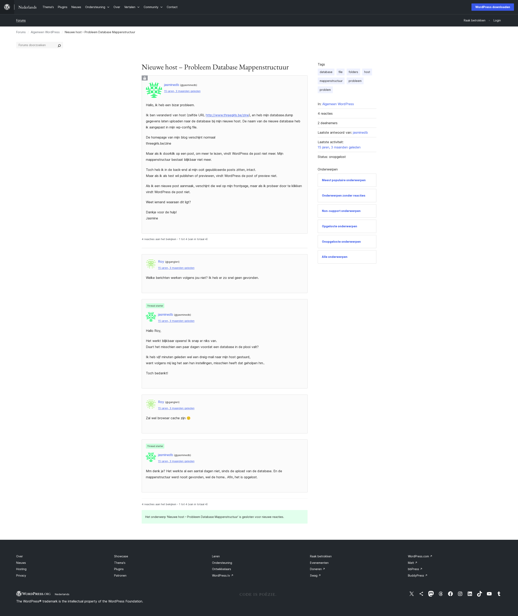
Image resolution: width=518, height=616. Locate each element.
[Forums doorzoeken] (59, 45)
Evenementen (319, 562)
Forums (21, 20)
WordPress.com (420, 556)
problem (325, 89)
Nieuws (21, 562)
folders (353, 72)
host (367, 72)
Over (19, 556)
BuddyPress (418, 575)
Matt (412, 562)
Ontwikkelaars (221, 569)
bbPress (415, 569)
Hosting (21, 569)
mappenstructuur (331, 81)
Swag (315, 575)
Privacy (21, 575)
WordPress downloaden (492, 7)
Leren (216, 556)
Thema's (119, 562)
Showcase (121, 556)
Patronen (120, 575)
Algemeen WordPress (45, 32)
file (341, 72)
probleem (355, 81)
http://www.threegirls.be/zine (227, 115)
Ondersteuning (222, 562)
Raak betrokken (321, 556)
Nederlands (62, 594)
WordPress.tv (223, 575)
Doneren (317, 569)
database (326, 72)
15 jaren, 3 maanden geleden (182, 91)
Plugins (119, 569)
